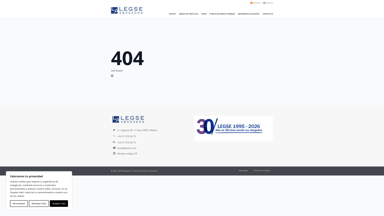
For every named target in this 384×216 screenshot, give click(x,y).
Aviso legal (243, 171)
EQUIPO (172, 14)
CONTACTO (267, 14)
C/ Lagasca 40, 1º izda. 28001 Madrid (137, 130)
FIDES (204, 14)
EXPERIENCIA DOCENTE (249, 14)
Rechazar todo (39, 203)
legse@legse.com (126, 148)
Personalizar (19, 203)
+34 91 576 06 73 (126, 136)
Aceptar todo (58, 203)
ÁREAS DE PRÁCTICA (188, 14)
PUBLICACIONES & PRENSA (222, 14)
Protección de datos (262, 171)
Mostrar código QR (127, 153)
